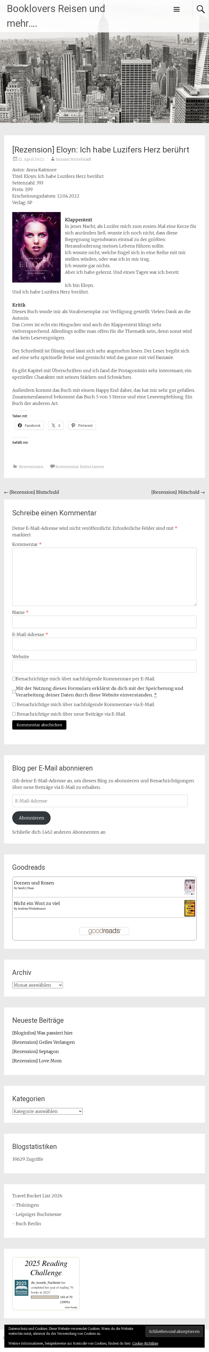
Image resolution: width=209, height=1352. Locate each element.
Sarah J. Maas (26, 888)
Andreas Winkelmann (32, 908)
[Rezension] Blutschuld (31, 492)
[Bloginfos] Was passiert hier (42, 1033)
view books (71, 1307)
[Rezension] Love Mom (37, 1060)
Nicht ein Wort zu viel (37, 903)
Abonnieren (31, 818)
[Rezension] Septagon (35, 1051)
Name (20, 612)
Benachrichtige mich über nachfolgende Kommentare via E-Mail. (86, 704)
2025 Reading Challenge (46, 1267)
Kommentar (27, 544)
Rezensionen (31, 466)
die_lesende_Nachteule (45, 1282)
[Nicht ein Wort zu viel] (190, 915)
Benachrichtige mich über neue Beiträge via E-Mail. (71, 714)
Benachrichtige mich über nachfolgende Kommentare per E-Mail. (85, 678)
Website (20, 656)
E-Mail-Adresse (30, 634)
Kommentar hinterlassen (80, 466)
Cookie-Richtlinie (145, 1343)
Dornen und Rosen (34, 883)
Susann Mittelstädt (73, 159)
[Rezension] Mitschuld (178, 492)
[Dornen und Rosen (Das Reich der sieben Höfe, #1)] (190, 893)
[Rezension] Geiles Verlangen (43, 1042)
